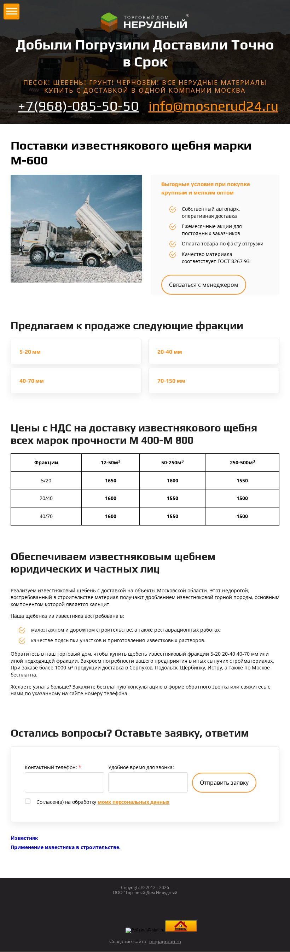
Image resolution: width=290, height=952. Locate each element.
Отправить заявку (224, 782)
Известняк (24, 838)
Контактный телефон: (53, 767)
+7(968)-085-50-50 (78, 106)
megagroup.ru (165, 941)
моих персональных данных (133, 802)
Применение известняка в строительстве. (66, 847)
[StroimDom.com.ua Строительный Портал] (181, 930)
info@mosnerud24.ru (213, 106)
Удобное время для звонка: (141, 767)
